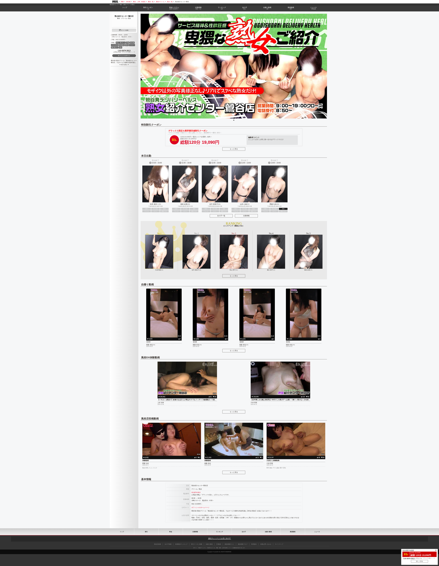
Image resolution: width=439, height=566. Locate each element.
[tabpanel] (234, 66)
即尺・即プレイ (120, 42)
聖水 (127, 45)
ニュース (313, 8)
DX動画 (218, 544)
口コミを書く (125, 30)
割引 (148, 8)
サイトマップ (279, 544)
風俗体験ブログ (243, 544)
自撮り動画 (268, 532)
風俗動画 (291, 8)
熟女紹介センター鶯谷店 (124, 16)
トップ (124, 7)
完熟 (120, 47)
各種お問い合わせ (265, 544)
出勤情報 (246, 216)
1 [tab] (233, 120)
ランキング (222, 8)
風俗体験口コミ (229, 544)
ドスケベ (131, 45)
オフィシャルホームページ (200, 507)
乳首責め (121, 45)
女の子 (244, 8)
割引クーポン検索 (196, 544)
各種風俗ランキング (181, 544)
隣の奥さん (114, 47)
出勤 (198, 8)
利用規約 (254, 544)
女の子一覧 (221, 216)
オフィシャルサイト (124, 55)
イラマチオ (114, 45)
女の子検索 (168, 544)
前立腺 (132, 42)
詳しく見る (419, 561)
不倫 (127, 42)
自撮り (267, 8)
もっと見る (234, 149)
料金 (174, 8)
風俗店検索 (157, 544)
